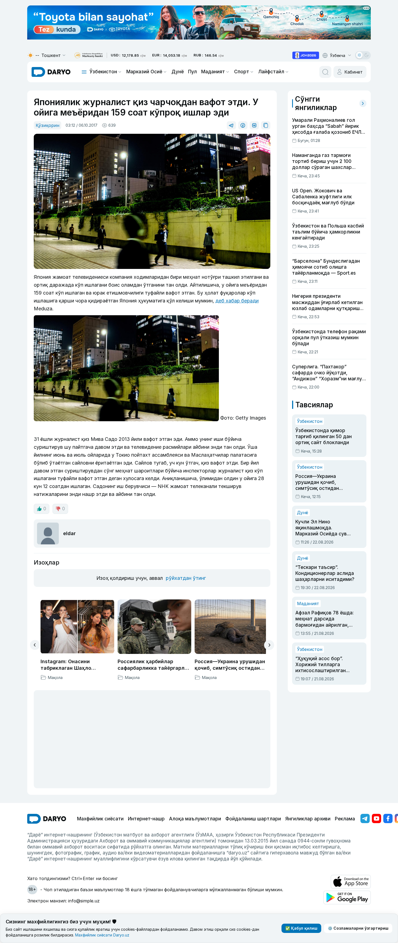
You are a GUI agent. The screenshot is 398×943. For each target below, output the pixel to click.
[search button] (325, 72)
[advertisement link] (305, 55)
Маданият (213, 71)
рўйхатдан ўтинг (186, 578)
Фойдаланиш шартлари (253, 818)
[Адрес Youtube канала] (376, 818)
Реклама (345, 818)
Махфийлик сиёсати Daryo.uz (102, 935)
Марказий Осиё (144, 71)
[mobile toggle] (84, 71)
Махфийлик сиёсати (100, 818)
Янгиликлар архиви (307, 818)
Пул (192, 71)
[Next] (269, 645)
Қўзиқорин (47, 125)
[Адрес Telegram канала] (365, 818)
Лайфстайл (271, 71)
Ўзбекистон (103, 71)
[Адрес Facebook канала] (388, 818)
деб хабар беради (237, 301)
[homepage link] (51, 72)
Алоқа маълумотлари (195, 818)
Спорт (241, 71)
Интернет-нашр (146, 818)
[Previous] (35, 645)
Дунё (178, 71)
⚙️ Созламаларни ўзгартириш (358, 928)
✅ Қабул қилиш (301, 928)
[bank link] (88, 55)
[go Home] (46, 819)
